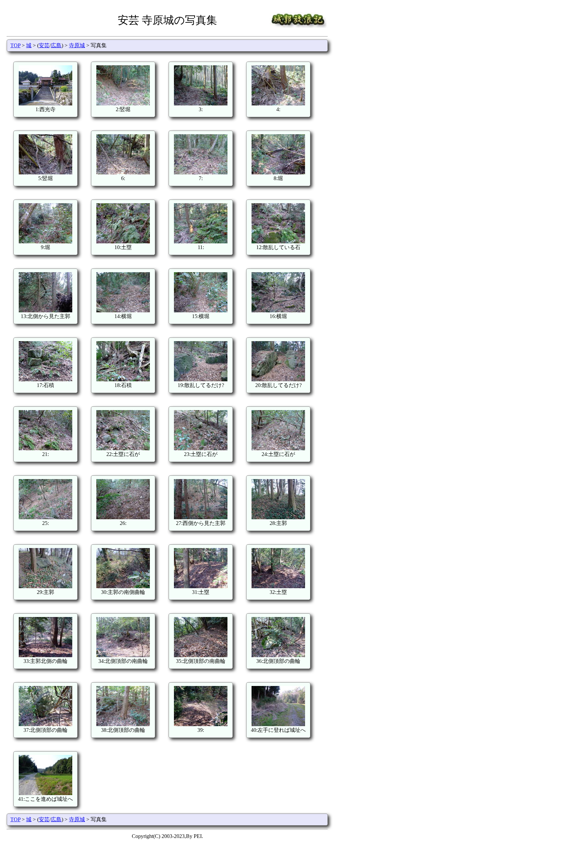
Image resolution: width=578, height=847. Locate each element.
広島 (56, 45)
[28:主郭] (278, 517)
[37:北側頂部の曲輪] (45, 724)
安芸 (44, 45)
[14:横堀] (123, 310)
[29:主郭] (45, 586)
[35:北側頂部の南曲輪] (200, 655)
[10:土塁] (123, 241)
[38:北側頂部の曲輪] (123, 724)
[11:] (200, 241)
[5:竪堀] (45, 172)
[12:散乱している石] (278, 241)
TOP (15, 45)
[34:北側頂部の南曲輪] (123, 655)
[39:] (200, 724)
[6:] (123, 172)
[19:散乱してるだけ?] (200, 379)
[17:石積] (45, 379)
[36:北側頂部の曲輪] (278, 655)
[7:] (200, 172)
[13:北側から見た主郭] (45, 310)
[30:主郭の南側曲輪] (123, 586)
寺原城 (77, 45)
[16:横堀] (278, 310)
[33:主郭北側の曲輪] (45, 655)
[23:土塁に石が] (200, 448)
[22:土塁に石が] (123, 448)
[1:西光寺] (45, 103)
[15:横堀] (200, 310)
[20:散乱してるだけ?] (278, 379)
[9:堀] (45, 241)
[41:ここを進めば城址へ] (45, 793)
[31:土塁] (200, 586)
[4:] (278, 103)
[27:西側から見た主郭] (200, 517)
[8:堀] (278, 172)
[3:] (200, 103)
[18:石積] (123, 379)
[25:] (45, 517)
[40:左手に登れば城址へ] (278, 724)
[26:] (123, 517)
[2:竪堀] (123, 103)
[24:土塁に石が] (278, 448)
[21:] (45, 448)
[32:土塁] (278, 586)
